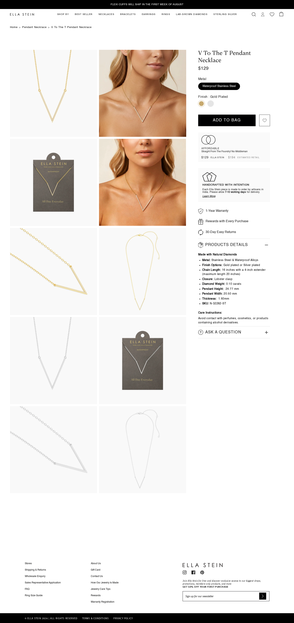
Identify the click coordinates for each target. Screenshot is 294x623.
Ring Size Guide (34, 595)
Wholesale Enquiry (35, 576)
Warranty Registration (102, 602)
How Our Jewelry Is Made (105, 583)
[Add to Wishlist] (264, 120)
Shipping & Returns (35, 570)
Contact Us (97, 576)
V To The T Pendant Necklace (71, 27)
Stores (28, 563)
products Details (226, 245)
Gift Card (95, 570)
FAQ (27, 589)
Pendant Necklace (34, 27)
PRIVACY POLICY (123, 618)
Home (14, 27)
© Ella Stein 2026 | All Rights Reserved (51, 618)
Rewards (96, 595)
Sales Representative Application (43, 583)
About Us (96, 563)
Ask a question (223, 332)
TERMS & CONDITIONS (95, 618)
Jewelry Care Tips (100, 589)
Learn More (208, 196)
